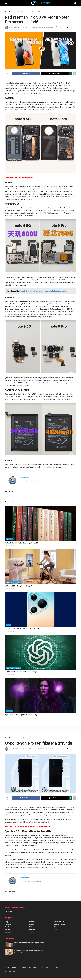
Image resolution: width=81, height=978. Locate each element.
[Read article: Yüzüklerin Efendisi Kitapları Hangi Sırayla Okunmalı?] (40, 523)
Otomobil (32, 929)
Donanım (8, 924)
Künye (14, 967)
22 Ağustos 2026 (10, 545)
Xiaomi (7, 83)
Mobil (39, 27)
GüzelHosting (9, 912)
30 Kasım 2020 (27, 27)
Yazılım (56, 929)
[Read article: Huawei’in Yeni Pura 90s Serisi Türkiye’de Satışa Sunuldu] (40, 609)
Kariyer (7, 967)
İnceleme (8, 932)
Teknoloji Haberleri (47, 27)
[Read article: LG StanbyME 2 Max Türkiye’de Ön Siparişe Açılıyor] (40, 566)
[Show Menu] (6, 3)
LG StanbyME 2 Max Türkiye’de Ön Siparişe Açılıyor (20, 586)
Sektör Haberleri (59, 922)
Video (55, 927)
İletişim (56, 967)
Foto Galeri (8, 927)
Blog (6, 922)
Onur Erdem (16, 27)
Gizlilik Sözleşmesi (45, 967)
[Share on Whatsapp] (70, 73)
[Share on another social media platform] (74, 73)
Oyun (31, 932)
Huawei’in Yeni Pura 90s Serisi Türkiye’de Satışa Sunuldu (22, 629)
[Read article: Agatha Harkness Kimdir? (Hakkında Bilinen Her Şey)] (40, 695)
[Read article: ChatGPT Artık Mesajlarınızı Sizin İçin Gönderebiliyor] (40, 652)
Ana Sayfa (7, 12)
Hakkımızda (22, 967)
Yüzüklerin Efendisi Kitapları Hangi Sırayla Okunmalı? (21, 543)
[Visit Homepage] (40, 3)
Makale (31, 924)
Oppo (7, 807)
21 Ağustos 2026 (10, 588)
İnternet (9, 539)
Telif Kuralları (32, 967)
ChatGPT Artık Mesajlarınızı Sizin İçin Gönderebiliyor (21, 672)
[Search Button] (75, 3)
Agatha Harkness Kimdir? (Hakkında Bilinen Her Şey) (21, 715)
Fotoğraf (8, 929)
